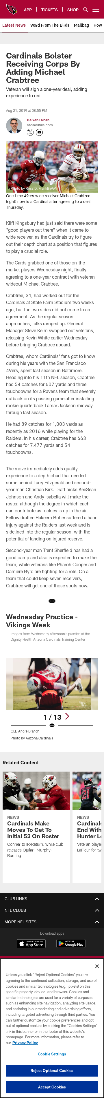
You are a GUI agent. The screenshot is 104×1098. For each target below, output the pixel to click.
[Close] (97, 966)
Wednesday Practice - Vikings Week (42, 620)
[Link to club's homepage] (11, 7)
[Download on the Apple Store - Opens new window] (31, 944)
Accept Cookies (52, 1087)
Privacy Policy (25, 1042)
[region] (52, 1028)
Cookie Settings (52, 1054)
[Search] (85, 9)
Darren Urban (38, 120)
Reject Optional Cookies (52, 1070)
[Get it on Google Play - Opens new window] (71, 946)
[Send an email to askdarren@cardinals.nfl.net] (39, 132)
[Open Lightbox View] (52, 699)
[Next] (67, 716)
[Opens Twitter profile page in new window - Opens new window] (30, 132)
